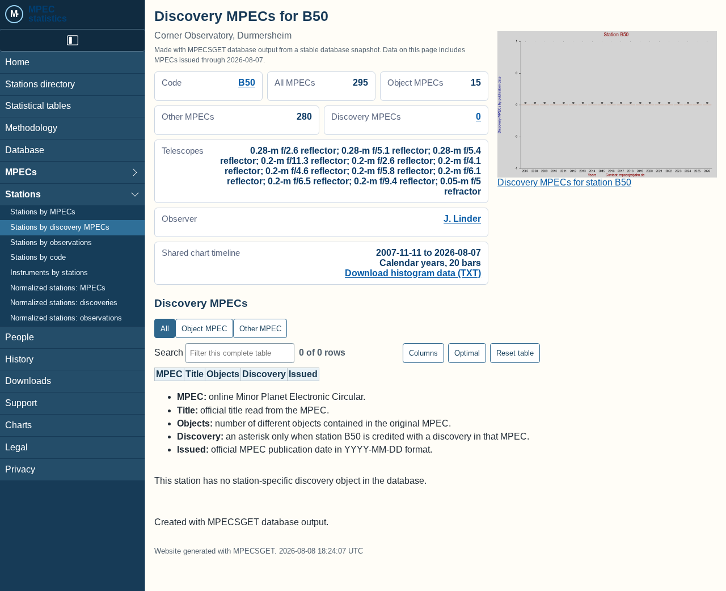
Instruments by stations (49, 273)
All (165, 328)
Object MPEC (204, 328)
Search (169, 352)
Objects (222, 374)
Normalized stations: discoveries (63, 303)
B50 (246, 82)
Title (194, 374)
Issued (303, 374)
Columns (423, 353)
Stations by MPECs (42, 213)
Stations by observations (51, 243)
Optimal (467, 353)
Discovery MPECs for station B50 (564, 182)
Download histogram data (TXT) (413, 273)
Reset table (515, 353)
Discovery (264, 374)
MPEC (169, 374)
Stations (23, 194)
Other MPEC (260, 328)
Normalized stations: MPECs (57, 288)
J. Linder (462, 218)
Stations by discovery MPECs (59, 227)
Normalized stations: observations (66, 318)
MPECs (21, 172)
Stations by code (38, 258)
